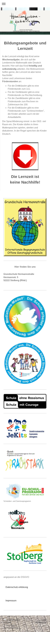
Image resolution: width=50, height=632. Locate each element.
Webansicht (41, 622)
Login (43, 619)
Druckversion (13, 619)
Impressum (11, 600)
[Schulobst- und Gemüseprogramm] (25, 491)
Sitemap (7, 622)
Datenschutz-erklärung (17, 587)
